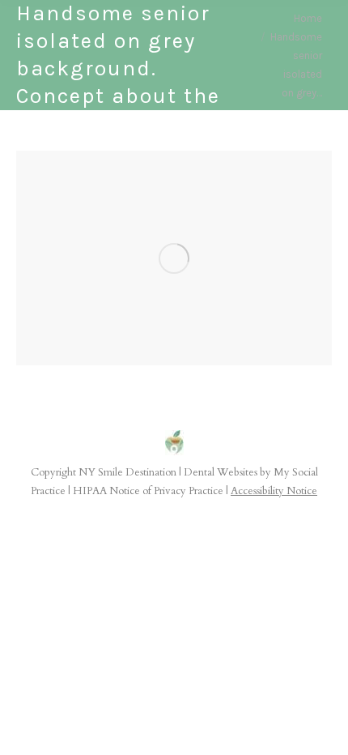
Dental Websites (220, 472)
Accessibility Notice (274, 491)
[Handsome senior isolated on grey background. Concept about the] (174, 258)
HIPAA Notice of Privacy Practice (148, 491)
